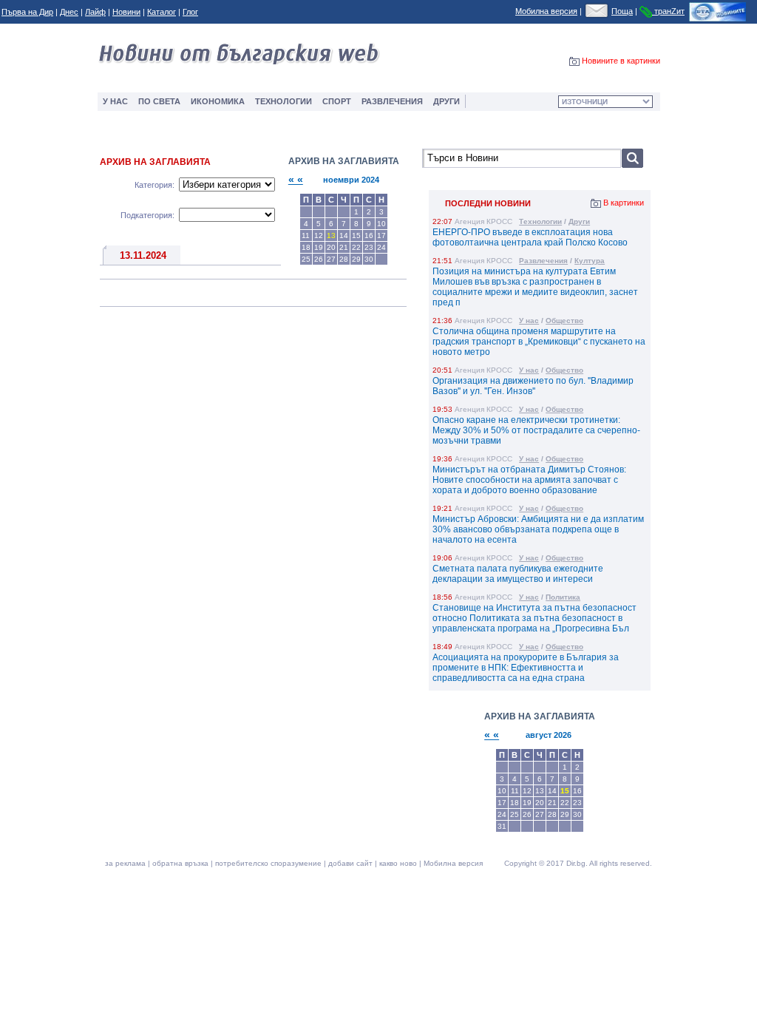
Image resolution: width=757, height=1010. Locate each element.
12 (527, 791)
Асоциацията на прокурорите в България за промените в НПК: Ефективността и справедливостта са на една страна (525, 667)
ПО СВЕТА (159, 101)
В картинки (623, 202)
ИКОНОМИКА (218, 101)
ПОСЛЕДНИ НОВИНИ (488, 203)
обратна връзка (180, 863)
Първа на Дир (27, 11)
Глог (190, 11)
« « (295, 180)
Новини (126, 11)
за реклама (125, 863)
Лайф (95, 11)
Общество (564, 320)
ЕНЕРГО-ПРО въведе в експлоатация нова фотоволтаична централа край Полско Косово (530, 237)
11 (515, 791)
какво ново (398, 863)
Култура (589, 261)
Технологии (540, 221)
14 (552, 791)
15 (564, 791)
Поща (622, 11)
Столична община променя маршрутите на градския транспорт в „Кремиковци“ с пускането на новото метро (538, 341)
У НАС (115, 101)
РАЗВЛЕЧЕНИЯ (392, 101)
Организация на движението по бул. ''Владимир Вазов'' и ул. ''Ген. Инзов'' (533, 386)
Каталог (161, 11)
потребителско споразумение (268, 863)
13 (539, 791)
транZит (668, 11)
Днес (69, 11)
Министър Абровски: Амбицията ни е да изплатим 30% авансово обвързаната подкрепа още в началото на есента (538, 529)
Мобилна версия (546, 11)
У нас (529, 320)
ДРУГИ (446, 101)
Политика (563, 597)
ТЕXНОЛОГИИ (283, 101)
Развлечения (543, 261)
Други (579, 221)
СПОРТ (336, 101)
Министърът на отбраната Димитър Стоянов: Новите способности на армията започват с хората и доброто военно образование (529, 479)
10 (502, 791)
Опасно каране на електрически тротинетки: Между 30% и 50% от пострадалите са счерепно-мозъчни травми (536, 430)
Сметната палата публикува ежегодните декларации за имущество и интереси (517, 573)
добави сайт (350, 863)
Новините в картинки (621, 60)
